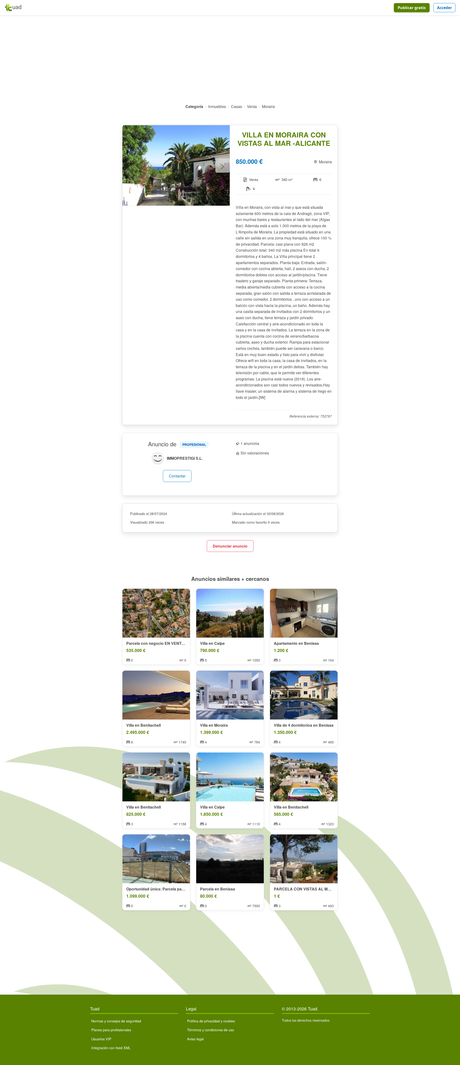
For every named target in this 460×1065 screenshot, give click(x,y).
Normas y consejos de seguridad (116, 1020)
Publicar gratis (412, 7)
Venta (252, 106)
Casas (236, 106)
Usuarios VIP (101, 1038)
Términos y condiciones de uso (210, 1029)
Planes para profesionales (111, 1029)
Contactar (177, 476)
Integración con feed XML (111, 1047)
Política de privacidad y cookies (211, 1020)
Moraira (268, 106)
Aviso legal (195, 1038)
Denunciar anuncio (230, 546)
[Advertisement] (230, 61)
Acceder (444, 7)
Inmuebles (217, 106)
